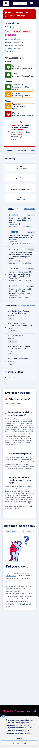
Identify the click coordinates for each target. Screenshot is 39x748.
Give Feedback (26, 531)
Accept (19, 739)
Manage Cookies (19, 743)
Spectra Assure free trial (19, 711)
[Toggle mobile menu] (31, 3)
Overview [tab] (9, 151)
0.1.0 (13, 141)
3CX (17, 508)
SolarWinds (9, 508)
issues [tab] (22, 151)
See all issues (29, 209)
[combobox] (9, 27)
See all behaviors (28, 305)
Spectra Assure (11, 576)
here (29, 733)
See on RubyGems (14, 48)
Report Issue (11, 531)
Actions (8, 51)
